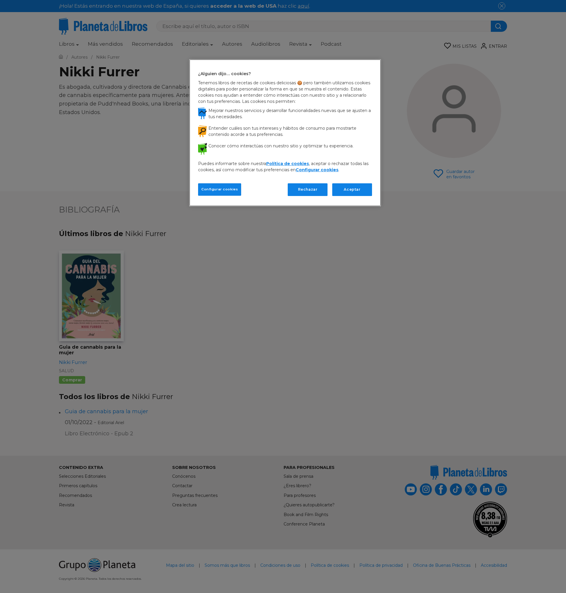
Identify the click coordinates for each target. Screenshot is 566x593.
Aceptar (352, 189)
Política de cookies (287, 163)
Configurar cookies (219, 189)
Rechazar (307, 189)
